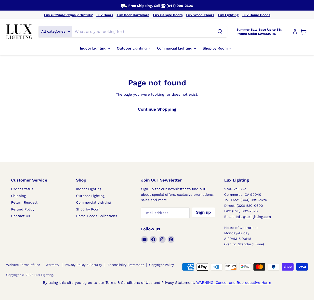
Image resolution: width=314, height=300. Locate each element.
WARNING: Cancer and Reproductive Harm (233, 282)
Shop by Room (216, 48)
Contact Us (20, 216)
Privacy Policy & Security (83, 265)
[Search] (220, 31)
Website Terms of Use (23, 265)
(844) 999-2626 (180, 6)
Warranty (52, 265)
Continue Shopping (157, 109)
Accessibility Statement (125, 265)
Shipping (18, 196)
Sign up (203, 212)
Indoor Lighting (93, 48)
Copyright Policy (161, 265)
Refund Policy (22, 209)
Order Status (22, 189)
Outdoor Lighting (132, 48)
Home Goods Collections (96, 216)
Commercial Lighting (175, 48)
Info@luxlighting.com (253, 217)
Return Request (24, 202)
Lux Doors (104, 15)
